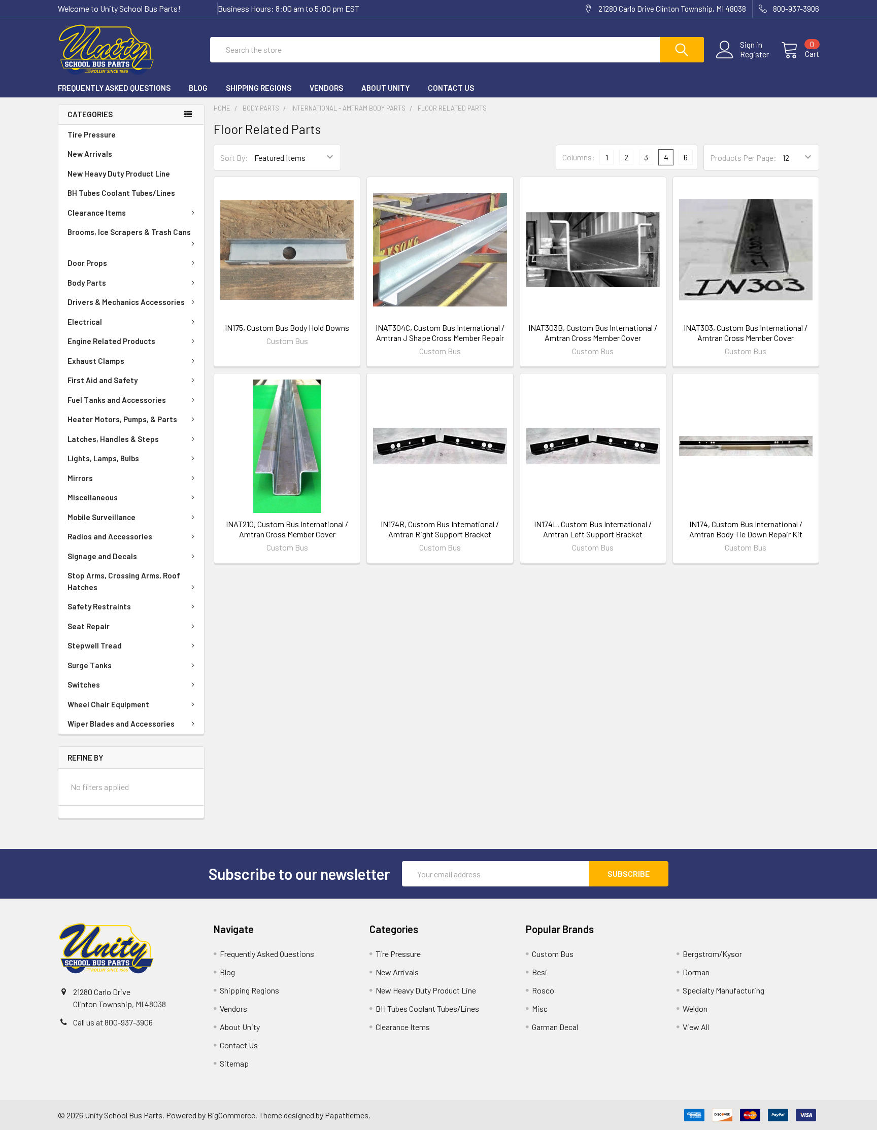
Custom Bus (553, 953)
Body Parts (87, 282)
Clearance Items (97, 212)
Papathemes (346, 1115)
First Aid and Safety (103, 380)
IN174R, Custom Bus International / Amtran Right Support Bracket (440, 529)
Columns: (578, 157)
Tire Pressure (92, 134)
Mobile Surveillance (102, 517)
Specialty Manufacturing (723, 990)
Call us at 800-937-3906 (113, 1022)
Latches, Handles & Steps (113, 438)
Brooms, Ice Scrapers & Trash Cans (129, 231)
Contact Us (451, 87)
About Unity (385, 87)
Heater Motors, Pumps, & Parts (122, 419)
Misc (540, 1008)
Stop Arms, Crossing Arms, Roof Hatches (124, 581)
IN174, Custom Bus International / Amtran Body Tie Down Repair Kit (745, 529)
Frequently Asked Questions (114, 87)
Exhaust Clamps (96, 360)
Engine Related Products (111, 341)
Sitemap (234, 1063)
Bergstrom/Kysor (712, 953)
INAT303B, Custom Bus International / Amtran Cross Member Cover (592, 333)
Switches (84, 684)
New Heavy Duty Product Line (119, 173)
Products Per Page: (743, 157)
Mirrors (80, 478)
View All (696, 1027)
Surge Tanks (90, 665)
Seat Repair (89, 626)
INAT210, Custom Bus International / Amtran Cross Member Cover (287, 529)
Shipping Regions (258, 87)
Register (754, 54)
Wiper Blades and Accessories (121, 723)
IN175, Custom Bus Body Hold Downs (287, 327)
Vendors (326, 87)
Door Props (87, 262)
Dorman (696, 972)
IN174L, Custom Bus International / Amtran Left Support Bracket (593, 529)
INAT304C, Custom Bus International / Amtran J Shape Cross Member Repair (440, 333)
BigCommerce (231, 1115)
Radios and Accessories (110, 536)
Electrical (85, 321)
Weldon (695, 1008)
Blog (198, 87)
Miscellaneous (93, 497)
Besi (539, 972)
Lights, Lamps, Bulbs (103, 458)
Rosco (543, 990)
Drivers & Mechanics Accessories (126, 301)
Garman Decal (555, 1027)
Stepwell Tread (95, 645)
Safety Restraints (99, 606)
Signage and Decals (102, 556)
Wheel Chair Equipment (108, 704)
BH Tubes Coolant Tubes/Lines (121, 192)
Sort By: (234, 157)
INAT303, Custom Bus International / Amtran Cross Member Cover (745, 333)
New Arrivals (90, 153)
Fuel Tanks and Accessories (117, 399)
